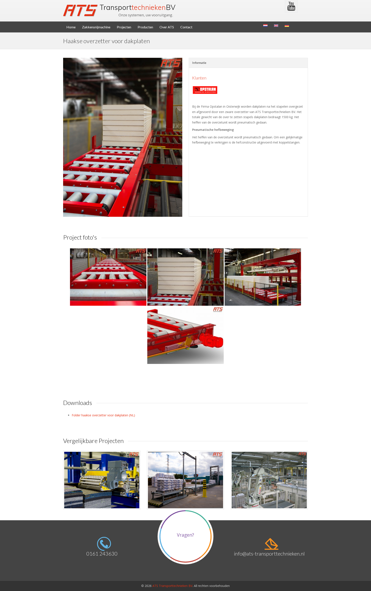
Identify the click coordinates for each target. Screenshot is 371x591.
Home (71, 27)
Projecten (124, 27)
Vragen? (185, 535)
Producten (145, 27)
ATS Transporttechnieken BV (172, 586)
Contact (186, 27)
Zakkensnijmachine (96, 27)
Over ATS (167, 27)
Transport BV (137, 7)
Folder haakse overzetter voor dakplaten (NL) (103, 415)
